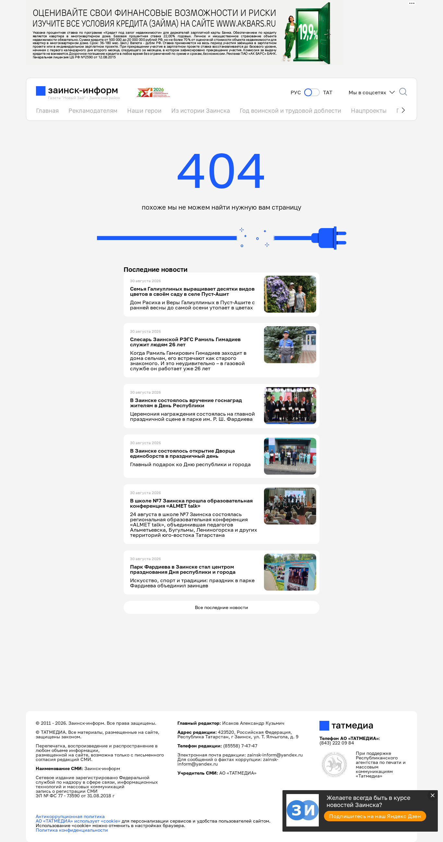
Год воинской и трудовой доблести (290, 110)
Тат (327, 92)
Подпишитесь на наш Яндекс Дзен (375, 816)
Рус (296, 92)
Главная (47, 110)
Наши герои (144, 110)
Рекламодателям (92, 110)
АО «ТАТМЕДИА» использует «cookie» (78, 821)
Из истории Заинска (200, 110)
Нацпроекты (369, 110)
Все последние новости (221, 607)
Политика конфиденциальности (72, 830)
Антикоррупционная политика (70, 816)
